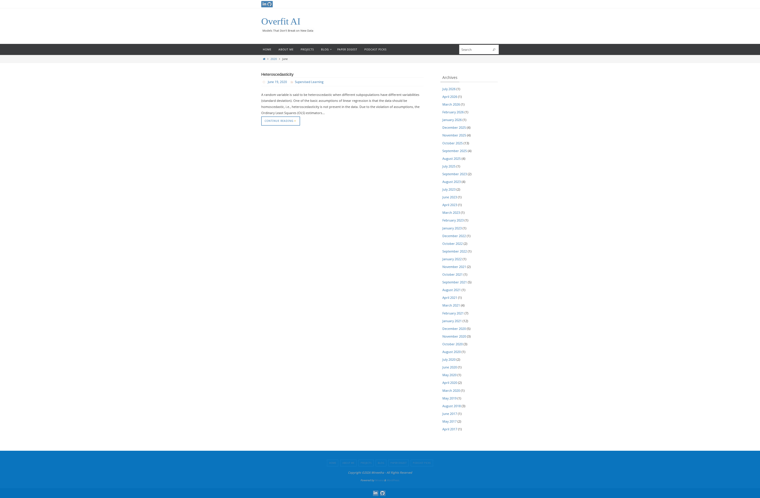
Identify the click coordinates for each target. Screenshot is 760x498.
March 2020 (451, 390)
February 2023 (453, 220)
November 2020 (454, 336)
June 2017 (449, 413)
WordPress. (393, 480)
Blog (381, 462)
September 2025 (454, 151)
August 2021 (451, 290)
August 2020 (451, 351)
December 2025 (454, 127)
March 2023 (451, 212)
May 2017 (449, 421)
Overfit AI (280, 21)
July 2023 (449, 189)
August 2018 (451, 406)
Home (332, 462)
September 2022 (454, 251)
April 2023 (449, 205)
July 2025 (449, 166)
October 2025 (452, 143)
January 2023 (452, 228)
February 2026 (453, 112)
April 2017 (449, 429)
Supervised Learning (309, 82)
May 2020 (449, 375)
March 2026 (451, 104)
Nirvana (379, 480)
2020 (274, 59)
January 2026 (452, 119)
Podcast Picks (422, 462)
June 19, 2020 (277, 82)
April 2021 (449, 297)
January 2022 (452, 259)
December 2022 (454, 236)
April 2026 (449, 96)
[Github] (269, 4)
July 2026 (449, 89)
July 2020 (449, 359)
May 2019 (449, 398)
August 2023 (451, 181)
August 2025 (451, 158)
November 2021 (454, 266)
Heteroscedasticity (277, 74)
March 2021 (451, 305)
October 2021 (452, 274)
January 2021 (452, 321)
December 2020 (454, 328)
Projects (366, 462)
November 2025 (454, 135)
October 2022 (452, 243)
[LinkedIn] (264, 4)
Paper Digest (398, 462)
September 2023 (454, 174)
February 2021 (453, 313)
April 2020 (449, 382)
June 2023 (449, 197)
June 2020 (449, 367)
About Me (348, 462)
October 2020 (452, 344)
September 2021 (454, 282)
